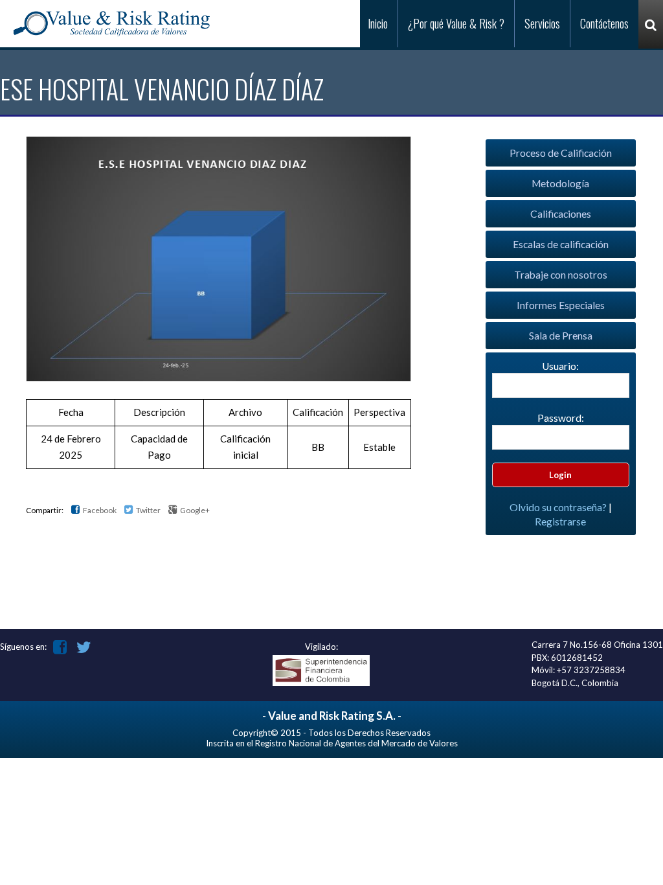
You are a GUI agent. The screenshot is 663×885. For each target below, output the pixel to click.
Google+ (194, 510)
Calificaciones (560, 214)
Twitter (148, 510)
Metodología (560, 183)
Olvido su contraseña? (558, 507)
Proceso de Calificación (561, 153)
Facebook (99, 510)
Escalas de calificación (561, 244)
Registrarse (560, 521)
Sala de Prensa (560, 335)
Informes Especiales (561, 305)
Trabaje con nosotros (560, 275)
